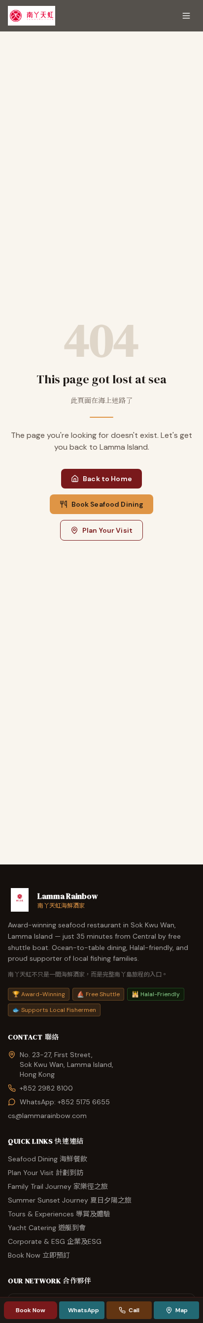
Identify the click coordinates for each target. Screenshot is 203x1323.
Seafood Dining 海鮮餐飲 (47, 1158)
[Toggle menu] (186, 16)
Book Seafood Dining (107, 504)
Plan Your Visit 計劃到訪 (45, 1172)
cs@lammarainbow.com (47, 1115)
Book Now (31, 1310)
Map (181, 1310)
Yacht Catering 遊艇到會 (47, 1227)
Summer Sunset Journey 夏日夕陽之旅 (70, 1200)
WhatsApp (83, 1310)
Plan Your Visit (107, 530)
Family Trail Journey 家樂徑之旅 (58, 1186)
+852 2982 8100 (46, 1088)
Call (134, 1310)
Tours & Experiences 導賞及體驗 (59, 1213)
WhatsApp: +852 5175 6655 (65, 1101)
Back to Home (107, 478)
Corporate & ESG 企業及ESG (55, 1241)
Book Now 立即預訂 (39, 1255)
